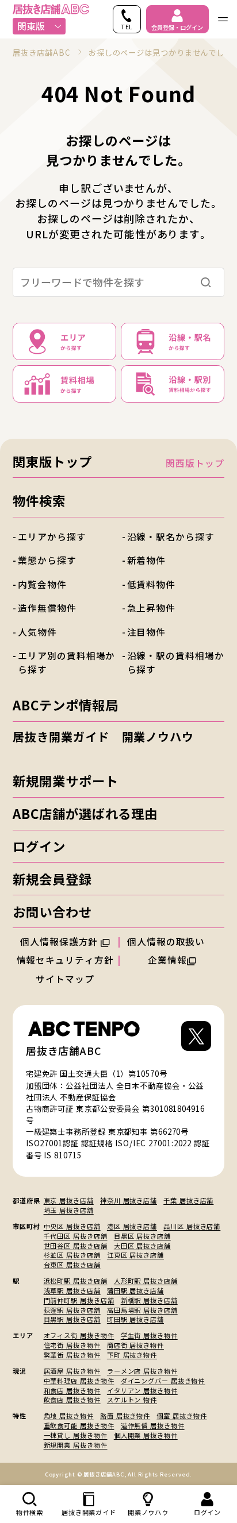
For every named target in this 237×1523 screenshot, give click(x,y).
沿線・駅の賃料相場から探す (175, 662)
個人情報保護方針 (60, 941)
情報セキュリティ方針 (65, 960)
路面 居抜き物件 (125, 1415)
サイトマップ (65, 978)
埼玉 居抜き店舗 (69, 1210)
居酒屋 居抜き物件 (72, 1370)
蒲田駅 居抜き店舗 (135, 1290)
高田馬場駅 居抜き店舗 (142, 1310)
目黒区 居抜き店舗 (142, 1235)
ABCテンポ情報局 (65, 704)
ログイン (39, 846)
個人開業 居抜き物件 (146, 1435)
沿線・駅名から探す (171, 536)
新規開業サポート (65, 780)
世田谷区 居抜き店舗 (76, 1245)
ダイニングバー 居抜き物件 (163, 1380)
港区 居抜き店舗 (132, 1226)
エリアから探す (52, 536)
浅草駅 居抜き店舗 (72, 1290)
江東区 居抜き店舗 (135, 1254)
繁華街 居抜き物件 (72, 1354)
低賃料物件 (151, 584)
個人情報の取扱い (167, 941)
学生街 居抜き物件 (149, 1335)
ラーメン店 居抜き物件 (142, 1370)
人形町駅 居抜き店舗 (146, 1280)
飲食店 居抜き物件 (72, 1399)
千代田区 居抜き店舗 (76, 1235)
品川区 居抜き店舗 (191, 1226)
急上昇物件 (151, 607)
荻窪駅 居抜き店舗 (72, 1310)
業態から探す (47, 560)
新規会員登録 (52, 878)
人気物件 (37, 632)
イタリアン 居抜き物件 (142, 1390)
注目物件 (146, 632)
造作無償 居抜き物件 (153, 1425)
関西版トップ (195, 463)
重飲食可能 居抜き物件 (79, 1425)
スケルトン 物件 (132, 1399)
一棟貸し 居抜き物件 (76, 1435)
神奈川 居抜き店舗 (128, 1200)
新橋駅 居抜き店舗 (149, 1300)
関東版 (31, 26)
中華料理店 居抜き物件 (79, 1380)
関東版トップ (52, 461)
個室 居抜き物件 (181, 1415)
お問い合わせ (52, 911)
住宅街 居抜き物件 (72, 1345)
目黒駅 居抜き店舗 (72, 1319)
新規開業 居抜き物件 (76, 1444)
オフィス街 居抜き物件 (79, 1335)
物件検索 (39, 500)
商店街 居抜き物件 (135, 1345)
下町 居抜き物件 (132, 1354)
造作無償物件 (47, 607)
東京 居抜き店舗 (69, 1200)
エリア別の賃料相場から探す (66, 662)
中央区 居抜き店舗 (72, 1226)
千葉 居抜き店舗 (188, 1200)
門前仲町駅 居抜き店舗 (79, 1300)
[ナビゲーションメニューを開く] (223, 19)
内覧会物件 (42, 584)
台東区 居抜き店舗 (72, 1264)
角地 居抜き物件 (69, 1415)
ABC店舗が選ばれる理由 (85, 813)
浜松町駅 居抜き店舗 (76, 1280)
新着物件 (146, 560)
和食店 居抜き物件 (72, 1390)
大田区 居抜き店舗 (142, 1245)
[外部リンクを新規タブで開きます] (196, 1039)
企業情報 (167, 960)
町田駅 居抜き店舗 (135, 1319)
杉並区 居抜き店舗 (72, 1254)
